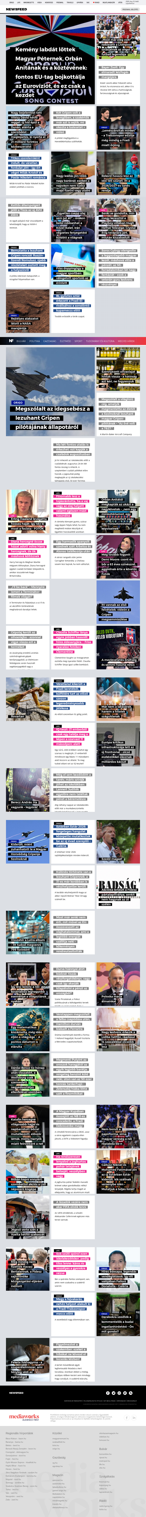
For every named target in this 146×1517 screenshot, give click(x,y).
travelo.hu (56, 1504)
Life (18, 2)
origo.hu (56, 1449)
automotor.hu (58, 1483)
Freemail (59, 2)
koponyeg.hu (105, 1485)
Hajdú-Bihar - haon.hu (16, 1465)
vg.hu (54, 1463)
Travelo (70, 2)
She (88, 2)
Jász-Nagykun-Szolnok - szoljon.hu (21, 1472)
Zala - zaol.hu (12, 1499)
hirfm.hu (103, 1509)
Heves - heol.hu (13, 1469)
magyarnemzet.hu (60, 1438)
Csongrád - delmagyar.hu (17, 1452)
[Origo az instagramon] (119, 1393)
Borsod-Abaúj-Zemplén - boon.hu (21, 1449)
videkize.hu (104, 1437)
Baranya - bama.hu (14, 1442)
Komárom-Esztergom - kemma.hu (21, 1476)
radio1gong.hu (105, 1506)
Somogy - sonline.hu (15, 1482)
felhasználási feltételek (93, 1401)
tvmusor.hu (104, 1440)
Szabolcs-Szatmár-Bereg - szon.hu (21, 1486)
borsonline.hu (105, 1454)
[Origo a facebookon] (108, 1393)
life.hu (102, 1464)
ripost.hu (103, 1457)
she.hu (102, 1468)
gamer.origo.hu (59, 1490)
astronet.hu (57, 1480)
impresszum (121, 1401)
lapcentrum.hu (105, 1492)
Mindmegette (29, 2)
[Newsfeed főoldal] (16, 1393)
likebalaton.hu (58, 1494)
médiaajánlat (132, 1401)
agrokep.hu (57, 1466)
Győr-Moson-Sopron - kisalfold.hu (21, 1462)
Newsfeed (49, 2)
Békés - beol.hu (13, 1445)
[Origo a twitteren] (113, 1393)
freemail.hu (104, 1482)
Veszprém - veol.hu (14, 1496)
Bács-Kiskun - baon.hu (16, 1438)
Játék (120, 2)
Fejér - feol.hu (12, 1459)
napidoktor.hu (58, 1497)
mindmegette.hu (59, 1500)
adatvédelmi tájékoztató (73, 1401)
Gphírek (80, 2)
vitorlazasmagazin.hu (108, 1433)
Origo (11, 2)
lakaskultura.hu (59, 1487)
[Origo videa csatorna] (125, 1393)
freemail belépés (130, 9)
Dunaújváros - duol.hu (16, 1455)
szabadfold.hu (58, 1442)
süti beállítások (109, 1401)
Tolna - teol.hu (12, 1489)
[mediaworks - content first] (24, 1417)
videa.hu (103, 1488)
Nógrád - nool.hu (13, 1479)
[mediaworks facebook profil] (127, 1418)
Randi (97, 2)
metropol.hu (104, 1461)
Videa (39, 2)
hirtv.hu (55, 1445)
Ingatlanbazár (109, 2)
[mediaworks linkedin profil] (134, 1418)
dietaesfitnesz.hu (60, 1507)
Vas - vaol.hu (11, 1493)
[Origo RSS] (130, 1393)
